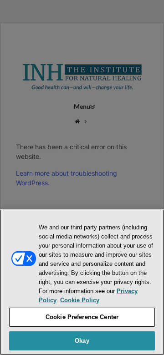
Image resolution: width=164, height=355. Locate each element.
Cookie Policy (79, 300)
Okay (82, 340)
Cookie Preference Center (82, 317)
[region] (82, 282)
